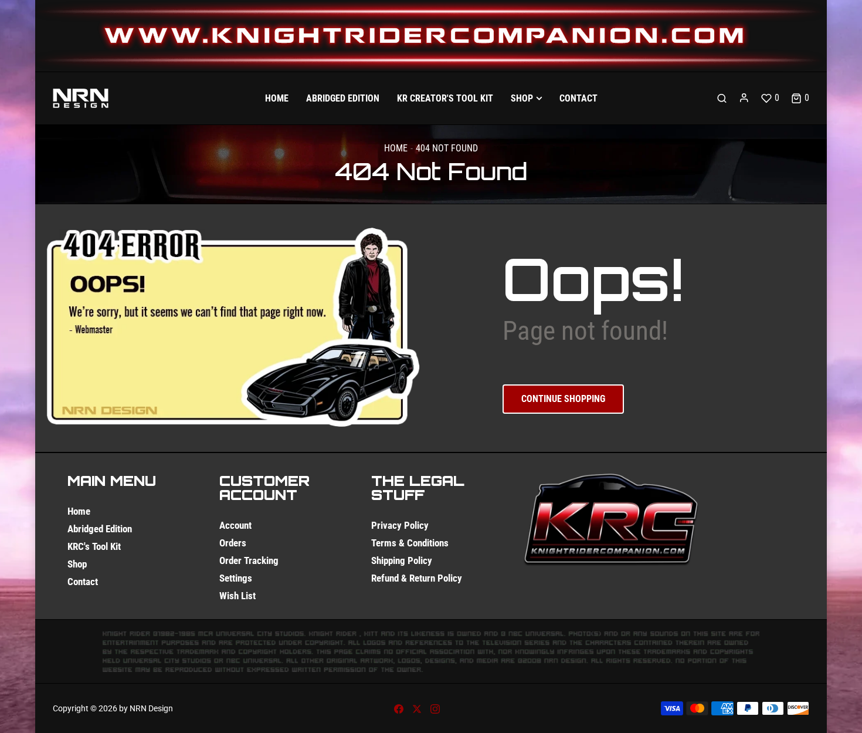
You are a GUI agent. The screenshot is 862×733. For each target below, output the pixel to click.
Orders (232, 543)
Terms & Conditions (410, 543)
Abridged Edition (99, 529)
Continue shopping (563, 398)
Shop (77, 564)
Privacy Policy (400, 525)
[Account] (744, 98)
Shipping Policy (401, 560)
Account (235, 525)
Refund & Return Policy (416, 578)
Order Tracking (249, 560)
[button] (800, 98)
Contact (82, 581)
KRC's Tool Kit (94, 546)
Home (396, 148)
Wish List (237, 596)
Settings (235, 578)
